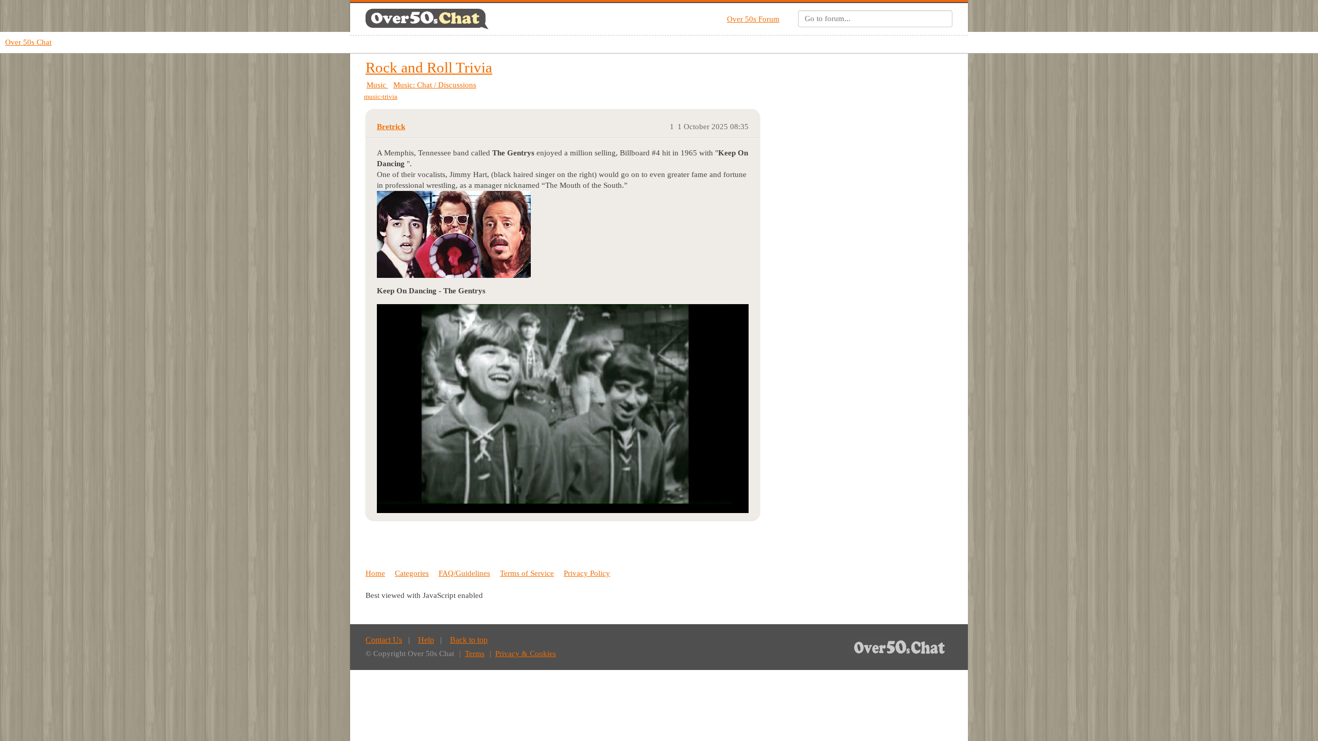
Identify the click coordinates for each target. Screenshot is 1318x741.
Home (375, 573)
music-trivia (380, 96)
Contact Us (384, 640)
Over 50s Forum (753, 19)
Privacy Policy (587, 573)
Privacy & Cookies (525, 653)
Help (426, 640)
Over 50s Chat (28, 42)
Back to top (469, 640)
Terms (474, 653)
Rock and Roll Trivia (429, 67)
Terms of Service (527, 573)
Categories (412, 573)
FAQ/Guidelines (464, 573)
